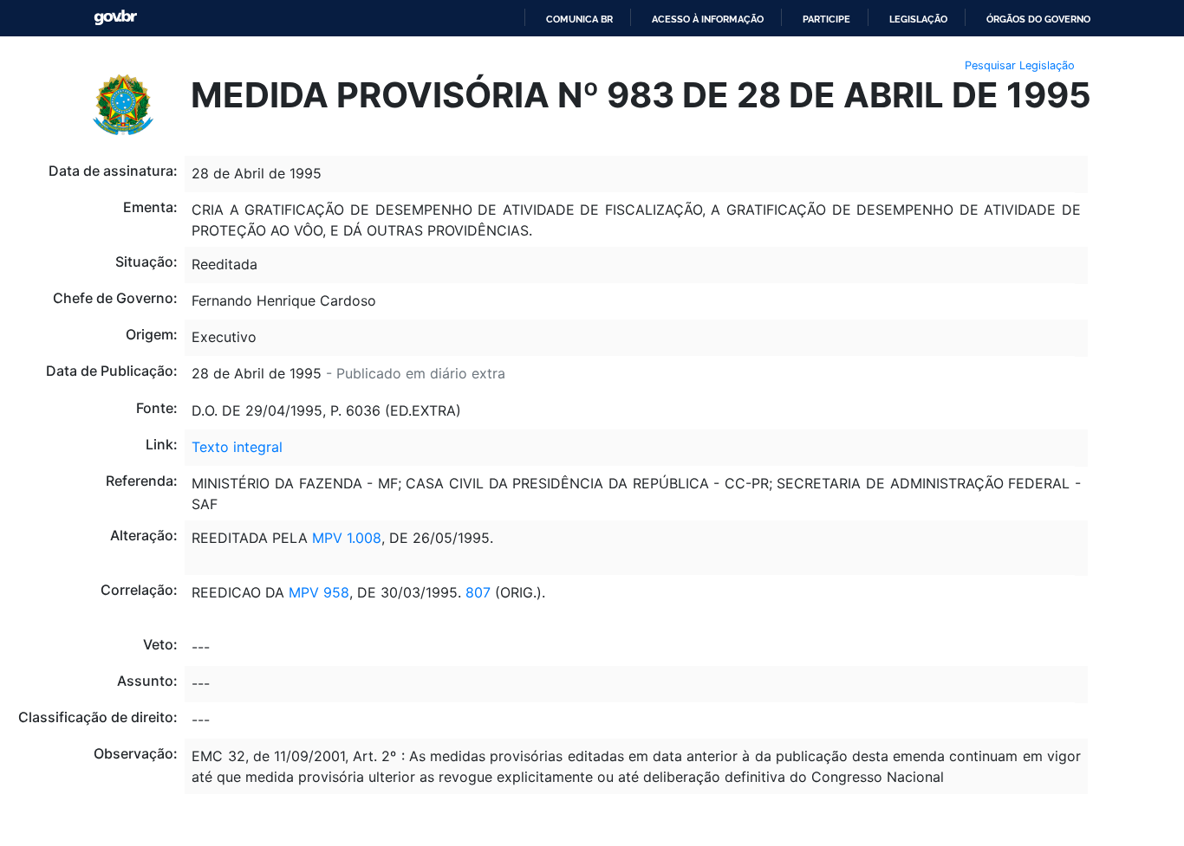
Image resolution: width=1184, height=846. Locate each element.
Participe (826, 19)
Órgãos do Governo (1038, 19)
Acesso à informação (708, 19)
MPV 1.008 (346, 537)
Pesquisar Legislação (1020, 65)
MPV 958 (319, 592)
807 (478, 592)
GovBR (115, 18)
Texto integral (237, 446)
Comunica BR (579, 19)
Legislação (918, 19)
